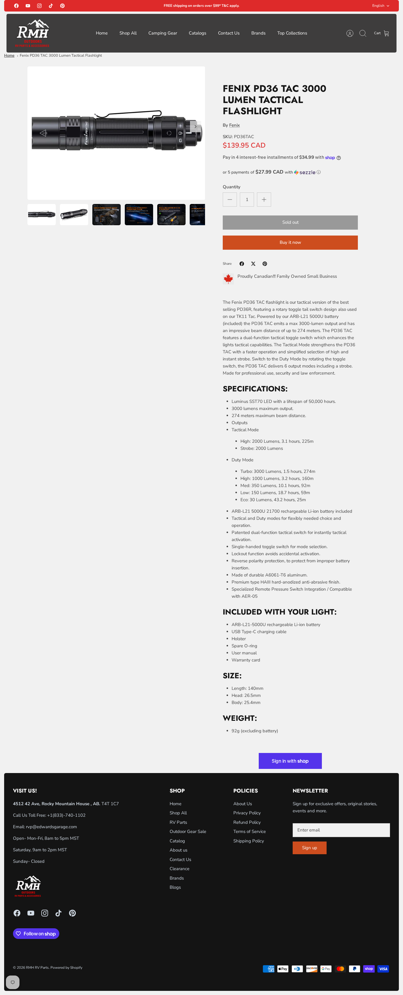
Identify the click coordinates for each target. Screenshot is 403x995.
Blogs (175, 887)
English (378, 5)
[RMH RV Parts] (32, 33)
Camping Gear (162, 33)
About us (178, 850)
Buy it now (290, 242)
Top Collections (292, 33)
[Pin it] (265, 264)
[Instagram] (39, 5)
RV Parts (178, 822)
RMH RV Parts (37, 967)
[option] (116, 133)
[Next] (195, 126)
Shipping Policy (248, 841)
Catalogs (197, 33)
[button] (290, 172)
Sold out (290, 222)
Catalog (177, 841)
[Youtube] (28, 5)
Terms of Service (249, 831)
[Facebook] (16, 5)
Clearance (179, 869)
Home (102, 33)
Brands (258, 33)
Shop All (128, 33)
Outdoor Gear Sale (188, 831)
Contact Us (229, 33)
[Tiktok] (51, 5)
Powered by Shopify (66, 967)
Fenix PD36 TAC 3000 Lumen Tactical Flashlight (61, 55)
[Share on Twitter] (253, 264)
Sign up (309, 848)
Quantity (231, 187)
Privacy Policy (247, 813)
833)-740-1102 (70, 815)
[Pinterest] (62, 5)
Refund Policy (247, 822)
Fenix (234, 125)
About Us (242, 804)
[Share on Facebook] (242, 264)
